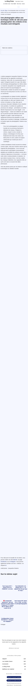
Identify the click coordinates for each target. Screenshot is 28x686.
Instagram (13, 561)
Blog (6, 10)
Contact (23, 3)
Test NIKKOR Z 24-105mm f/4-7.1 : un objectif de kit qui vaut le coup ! (20, 588)
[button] (18, 6)
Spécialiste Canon (19, 1)
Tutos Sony (19, 3)
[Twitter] (12, 652)
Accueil (2, 10)
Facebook (3, 561)
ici (5, 565)
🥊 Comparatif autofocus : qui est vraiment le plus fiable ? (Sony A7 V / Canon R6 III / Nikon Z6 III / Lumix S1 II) (7, 604)
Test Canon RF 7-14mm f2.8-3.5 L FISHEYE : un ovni (7, 587)
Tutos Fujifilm (13, 3)
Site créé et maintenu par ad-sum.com (14, 683)
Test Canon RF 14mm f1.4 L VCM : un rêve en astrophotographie (20, 602)
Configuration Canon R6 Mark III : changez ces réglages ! (7, 620)
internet (15, 559)
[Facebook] (9, 652)
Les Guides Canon (6, 3)
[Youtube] (15, 652)
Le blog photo (9, 1)
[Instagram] (18, 652)
